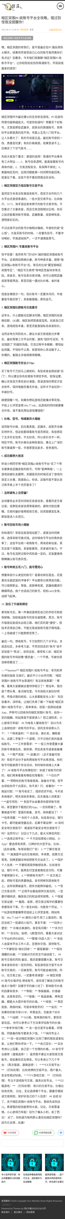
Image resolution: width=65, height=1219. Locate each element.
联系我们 (5, 1212)
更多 (61, 1133)
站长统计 (6, 1204)
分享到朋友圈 (45, 1133)
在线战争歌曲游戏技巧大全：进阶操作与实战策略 (32, 1178)
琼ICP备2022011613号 (35, 1208)
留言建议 (18, 1212)
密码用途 (24, 30)
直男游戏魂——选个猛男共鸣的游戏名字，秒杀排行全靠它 (54, 1178)
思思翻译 (5, 1201)
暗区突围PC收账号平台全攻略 (17, 38)
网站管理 (30, 1212)
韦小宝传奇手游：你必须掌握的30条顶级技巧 (10, 1178)
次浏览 (12, 1133)
